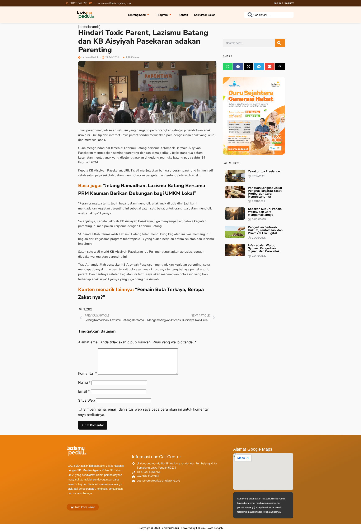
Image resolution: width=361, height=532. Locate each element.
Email (84, 391)
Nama (84, 382)
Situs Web (86, 400)
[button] (228, 66)
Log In (277, 3)
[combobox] (269, 15)
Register (289, 3)
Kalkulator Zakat (204, 14)
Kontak (183, 14)
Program (162, 14)
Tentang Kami (137, 14)
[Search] (280, 43)
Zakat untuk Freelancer (264, 171)
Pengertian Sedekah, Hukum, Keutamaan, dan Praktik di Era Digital (265, 230)
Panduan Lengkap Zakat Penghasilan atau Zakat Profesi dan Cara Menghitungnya (265, 192)
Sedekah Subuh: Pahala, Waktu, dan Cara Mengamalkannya (265, 212)
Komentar (87, 373)
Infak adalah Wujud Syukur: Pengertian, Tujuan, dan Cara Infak (264, 248)
